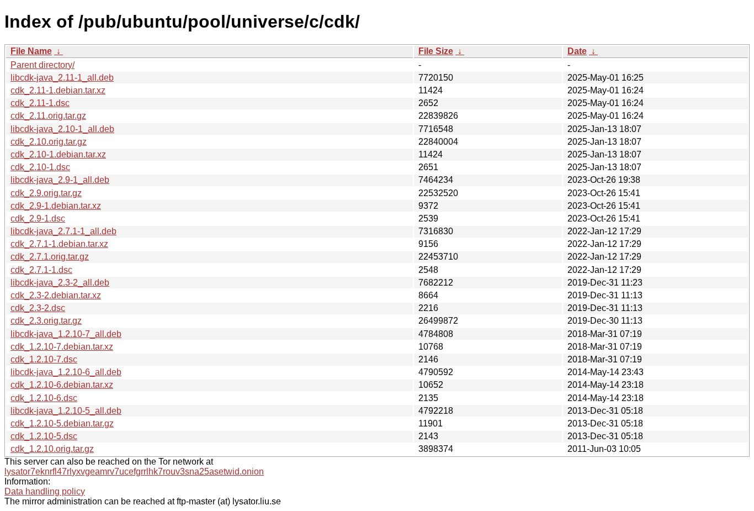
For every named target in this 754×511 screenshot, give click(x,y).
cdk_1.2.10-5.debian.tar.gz (62, 423)
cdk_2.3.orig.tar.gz (46, 320)
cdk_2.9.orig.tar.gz (46, 193)
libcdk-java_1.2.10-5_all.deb (65, 410)
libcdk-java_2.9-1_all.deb (59, 180)
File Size (435, 51)
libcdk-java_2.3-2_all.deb (59, 282)
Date (577, 51)
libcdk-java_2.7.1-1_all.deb (63, 231)
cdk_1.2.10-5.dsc (43, 436)
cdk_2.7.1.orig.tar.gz (49, 256)
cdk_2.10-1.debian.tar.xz (58, 154)
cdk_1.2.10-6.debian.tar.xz (61, 384)
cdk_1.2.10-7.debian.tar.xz (61, 346)
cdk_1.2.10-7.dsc (43, 359)
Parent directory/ (42, 65)
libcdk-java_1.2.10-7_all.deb (65, 334)
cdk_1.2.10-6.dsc (43, 398)
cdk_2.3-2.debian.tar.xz (55, 295)
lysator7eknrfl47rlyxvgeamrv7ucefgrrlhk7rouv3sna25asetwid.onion (134, 471)
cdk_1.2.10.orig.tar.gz (52, 449)
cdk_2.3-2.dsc (37, 308)
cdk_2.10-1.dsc (40, 167)
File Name (31, 51)
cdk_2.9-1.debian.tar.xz (55, 205)
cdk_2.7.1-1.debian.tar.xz (59, 244)
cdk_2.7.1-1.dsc (41, 270)
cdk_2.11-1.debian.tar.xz (57, 90)
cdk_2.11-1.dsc (40, 103)
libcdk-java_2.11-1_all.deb (62, 77)
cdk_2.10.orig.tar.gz (48, 141)
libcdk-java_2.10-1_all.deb (62, 129)
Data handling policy (44, 491)
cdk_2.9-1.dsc (37, 218)
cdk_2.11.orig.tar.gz (48, 115)
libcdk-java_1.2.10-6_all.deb (65, 372)
